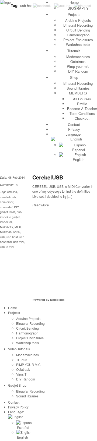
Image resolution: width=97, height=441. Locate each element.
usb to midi (7, 247)
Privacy (74, 129)
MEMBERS (78, 93)
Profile (82, 103)
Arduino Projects (78, 20)
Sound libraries (78, 88)
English (78, 159)
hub (19, 212)
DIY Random (78, 71)
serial (16, 232)
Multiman (6, 232)
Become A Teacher (82, 108)
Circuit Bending (78, 30)
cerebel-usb (8, 197)
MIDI (18, 227)
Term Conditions (82, 113)
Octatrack (78, 61)
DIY (16, 207)
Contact (74, 124)
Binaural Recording (78, 25)
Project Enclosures (78, 39)
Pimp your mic (78, 66)
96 (16, 184)
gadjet (4, 212)
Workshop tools (78, 44)
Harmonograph (78, 34)
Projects (74, 14)
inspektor (6, 222)
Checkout (82, 118)
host (12, 212)
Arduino (12, 191)
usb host (12, 237)
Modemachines (78, 56)
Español (78, 149)
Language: (74, 134)
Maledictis (6, 227)
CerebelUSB (47, 177)
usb (2, 237)
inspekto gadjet (10, 217)
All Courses (82, 98)
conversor (6, 202)
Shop (74, 77)
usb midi (18, 241)
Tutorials (74, 50)
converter (6, 207)
